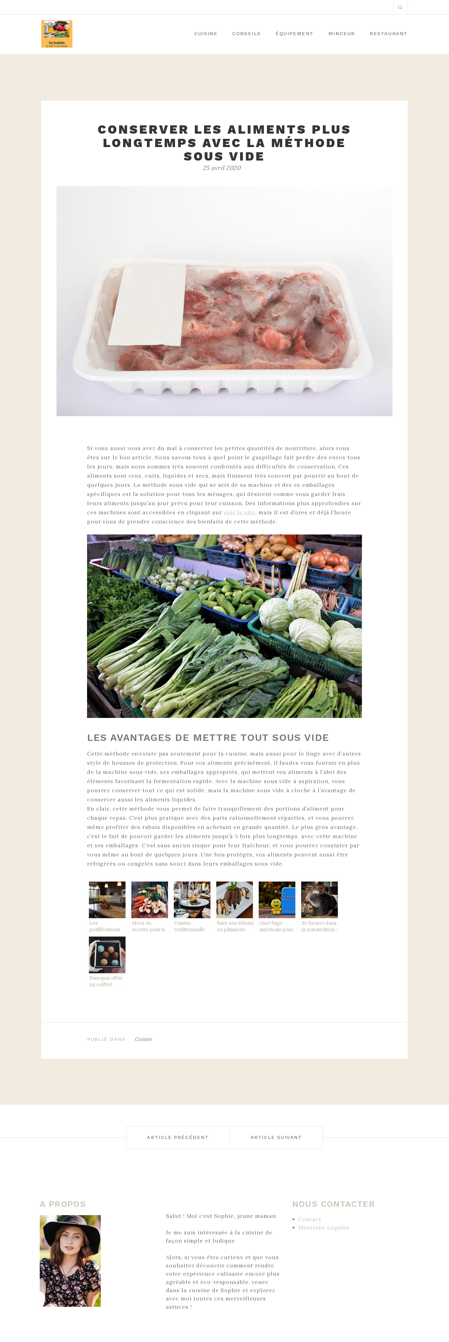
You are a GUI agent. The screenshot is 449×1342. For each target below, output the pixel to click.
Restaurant (389, 33)
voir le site (239, 512)
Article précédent (178, 1137)
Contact (309, 1219)
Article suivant (276, 1137)
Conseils (246, 33)
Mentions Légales (323, 1227)
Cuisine (205, 33)
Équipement (295, 33)
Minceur (341, 33)
